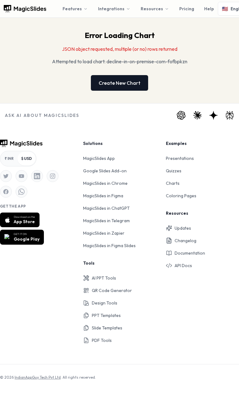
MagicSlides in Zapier (103, 233)
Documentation (190, 253)
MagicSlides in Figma (103, 196)
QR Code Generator (112, 290)
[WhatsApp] (21, 192)
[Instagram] (53, 176)
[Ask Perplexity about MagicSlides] (229, 115)
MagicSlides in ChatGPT (106, 208)
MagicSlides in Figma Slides (109, 245)
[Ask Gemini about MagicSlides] (213, 115)
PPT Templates (106, 315)
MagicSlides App (99, 158)
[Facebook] (6, 192)
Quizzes (173, 171)
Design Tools (104, 303)
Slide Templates (107, 328)
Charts (173, 183)
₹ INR (9, 158)
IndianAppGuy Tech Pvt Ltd (38, 377)
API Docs (183, 265)
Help (209, 9)
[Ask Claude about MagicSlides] (197, 115)
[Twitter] (6, 176)
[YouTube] (21, 176)
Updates (183, 228)
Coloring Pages (181, 196)
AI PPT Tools (104, 278)
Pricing (186, 9)
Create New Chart (119, 83)
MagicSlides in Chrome (105, 183)
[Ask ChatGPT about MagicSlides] (181, 115)
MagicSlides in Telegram (106, 220)
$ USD (26, 158)
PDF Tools (102, 340)
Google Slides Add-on (105, 171)
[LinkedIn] (37, 176)
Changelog (185, 240)
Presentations (180, 158)
